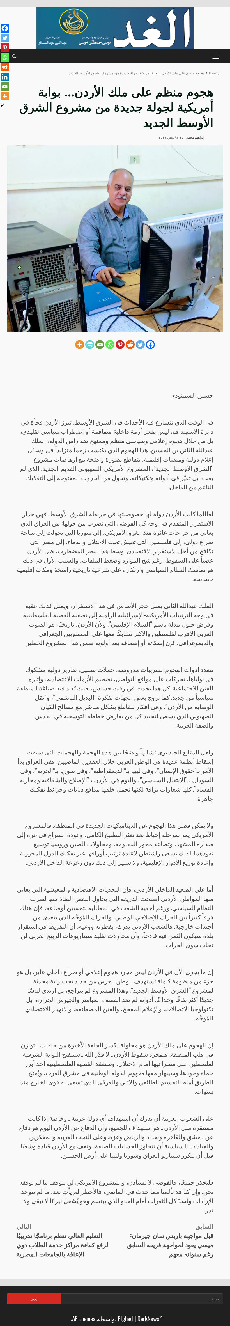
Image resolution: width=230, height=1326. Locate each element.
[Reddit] (130, 344)
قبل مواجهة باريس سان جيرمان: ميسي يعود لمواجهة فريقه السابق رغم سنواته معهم (170, 1239)
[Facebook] (150, 344)
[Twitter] (140, 344)
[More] (79, 344)
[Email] (99, 344)
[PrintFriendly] (89, 344)
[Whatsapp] (109, 344)
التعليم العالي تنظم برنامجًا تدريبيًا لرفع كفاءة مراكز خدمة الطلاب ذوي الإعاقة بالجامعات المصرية (62, 1239)
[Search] (14, 56)
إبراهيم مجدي (195, 137)
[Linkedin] (5, 77)
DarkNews (148, 1318)
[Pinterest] (120, 344)
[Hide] (2, 106)
